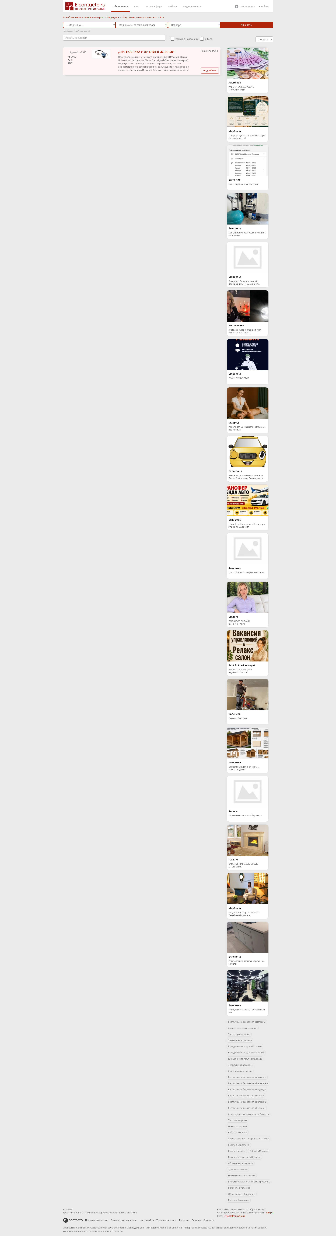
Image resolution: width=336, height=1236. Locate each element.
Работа (172, 6)
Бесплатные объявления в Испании (246, 1021)
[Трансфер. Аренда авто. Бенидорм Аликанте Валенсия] (247, 500)
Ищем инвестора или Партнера (245, 815)
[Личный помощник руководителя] (247, 548)
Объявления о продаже (124, 1220)
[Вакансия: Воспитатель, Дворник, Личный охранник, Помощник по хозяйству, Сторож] (247, 451)
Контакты (209, 1220)
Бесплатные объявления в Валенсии (247, 1101)
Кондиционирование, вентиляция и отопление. (247, 234)
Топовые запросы (237, 1120)
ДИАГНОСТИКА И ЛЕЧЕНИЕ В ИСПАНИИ (146, 52)
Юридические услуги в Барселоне (246, 1052)
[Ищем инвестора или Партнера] (247, 791)
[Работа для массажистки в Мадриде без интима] (247, 402)
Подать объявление (96, 1220)
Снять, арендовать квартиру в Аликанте (249, 1114)
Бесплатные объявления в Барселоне (248, 1083)
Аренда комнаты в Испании (242, 1028)
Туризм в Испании (237, 1169)
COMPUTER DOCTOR (239, 378)
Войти (265, 6)
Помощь (196, 1220)
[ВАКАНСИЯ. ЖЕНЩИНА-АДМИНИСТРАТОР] (247, 645)
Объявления (120, 6)
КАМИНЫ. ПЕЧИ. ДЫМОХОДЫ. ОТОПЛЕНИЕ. (244, 865)
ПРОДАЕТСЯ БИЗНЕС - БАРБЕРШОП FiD (247, 1011)
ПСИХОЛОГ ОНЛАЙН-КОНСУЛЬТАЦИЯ (240, 622)
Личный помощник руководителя (246, 572)
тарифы (268, 1212)
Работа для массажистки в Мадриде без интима (247, 428)
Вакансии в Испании (239, 1187)
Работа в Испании (237, 1132)
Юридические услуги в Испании (245, 1046)
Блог (136, 6)
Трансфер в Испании (239, 1034)
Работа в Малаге (236, 1151)
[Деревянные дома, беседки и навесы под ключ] (247, 742)
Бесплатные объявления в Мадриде (247, 1089)
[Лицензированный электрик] (247, 160)
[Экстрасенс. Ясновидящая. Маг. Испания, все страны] (247, 305)
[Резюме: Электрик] (247, 694)
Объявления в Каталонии (241, 1194)
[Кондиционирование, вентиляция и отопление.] (247, 208)
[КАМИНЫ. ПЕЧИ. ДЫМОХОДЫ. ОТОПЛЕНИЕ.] (247, 839)
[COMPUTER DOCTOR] (247, 354)
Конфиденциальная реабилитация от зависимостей (247, 137)
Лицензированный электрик (243, 184)
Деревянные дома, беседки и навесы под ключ (244, 768)
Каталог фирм (154, 6)
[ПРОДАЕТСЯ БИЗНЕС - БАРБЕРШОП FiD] (247, 985)
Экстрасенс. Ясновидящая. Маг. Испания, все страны (245, 331)
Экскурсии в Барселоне (240, 1064)
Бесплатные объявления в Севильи (246, 1108)
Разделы (184, 1220)
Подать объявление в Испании (244, 1157)
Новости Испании (237, 1126)
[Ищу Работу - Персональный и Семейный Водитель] (247, 888)
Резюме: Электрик (238, 718)
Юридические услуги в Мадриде (245, 1058)
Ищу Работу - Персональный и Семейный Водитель (244, 914)
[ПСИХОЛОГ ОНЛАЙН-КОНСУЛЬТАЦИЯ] (247, 597)
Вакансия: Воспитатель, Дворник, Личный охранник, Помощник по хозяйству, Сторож (246, 477)
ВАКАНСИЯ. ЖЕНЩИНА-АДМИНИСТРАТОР (241, 671)
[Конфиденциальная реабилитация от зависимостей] (247, 111)
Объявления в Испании (240, 1163)
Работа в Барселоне (238, 1144)
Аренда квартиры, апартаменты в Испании (249, 1138)
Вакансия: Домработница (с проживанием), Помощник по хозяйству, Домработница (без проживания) (245, 283)
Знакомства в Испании (240, 1040)
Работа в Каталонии (238, 1200)
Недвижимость (192, 6)
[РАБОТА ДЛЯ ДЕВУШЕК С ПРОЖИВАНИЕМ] (247, 62)
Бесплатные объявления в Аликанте (247, 1077)
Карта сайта (147, 1220)
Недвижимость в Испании (241, 1175)
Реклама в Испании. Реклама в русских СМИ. (249, 1181)
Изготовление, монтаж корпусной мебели (246, 962)
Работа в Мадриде (259, 1151)
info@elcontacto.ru (235, 1215)
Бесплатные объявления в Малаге (246, 1095)
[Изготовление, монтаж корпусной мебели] (247, 937)
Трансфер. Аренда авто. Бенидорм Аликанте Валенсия (247, 525)
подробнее (209, 70)
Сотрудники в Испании (240, 1071)
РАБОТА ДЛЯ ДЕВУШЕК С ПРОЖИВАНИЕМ (241, 88)
